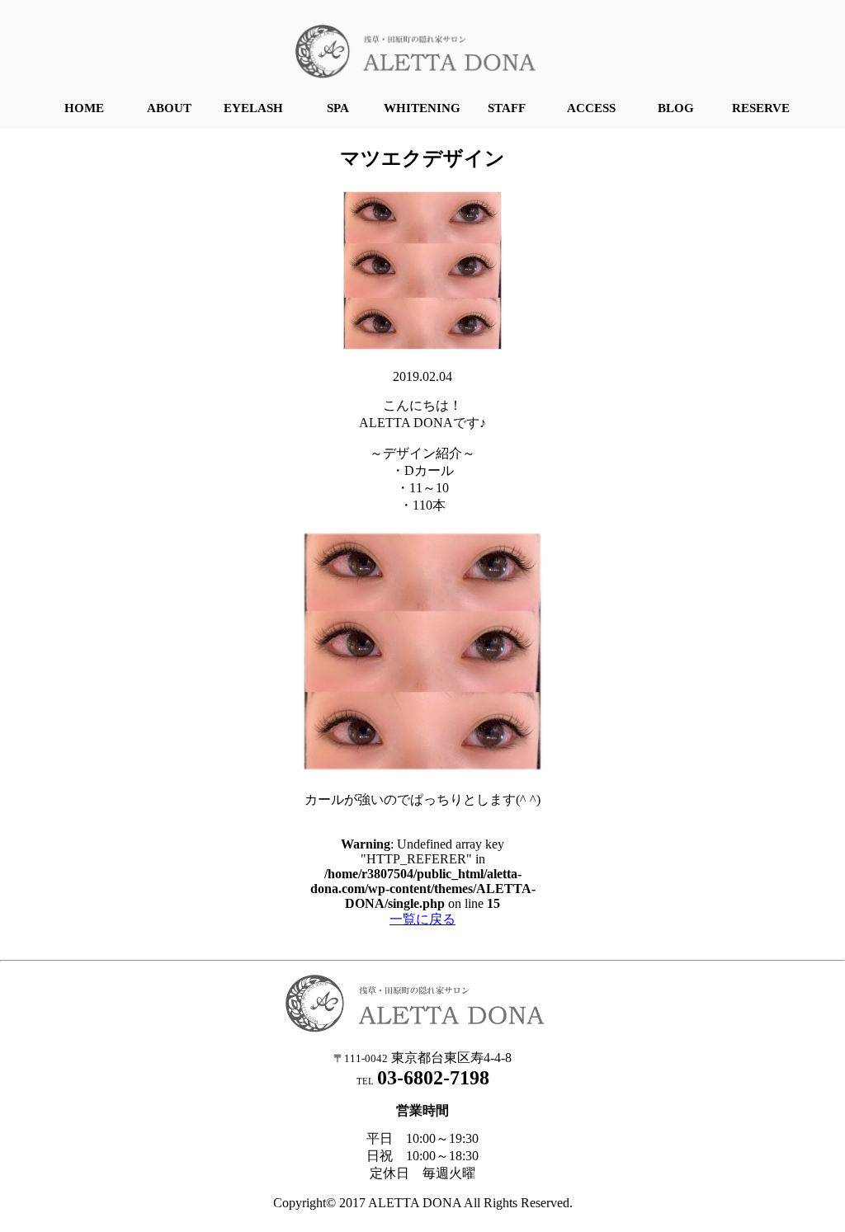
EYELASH (253, 108)
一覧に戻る (422, 919)
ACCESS (591, 108)
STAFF (507, 108)
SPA (338, 108)
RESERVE (761, 108)
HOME (84, 108)
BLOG (676, 108)
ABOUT (169, 108)
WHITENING (422, 108)
